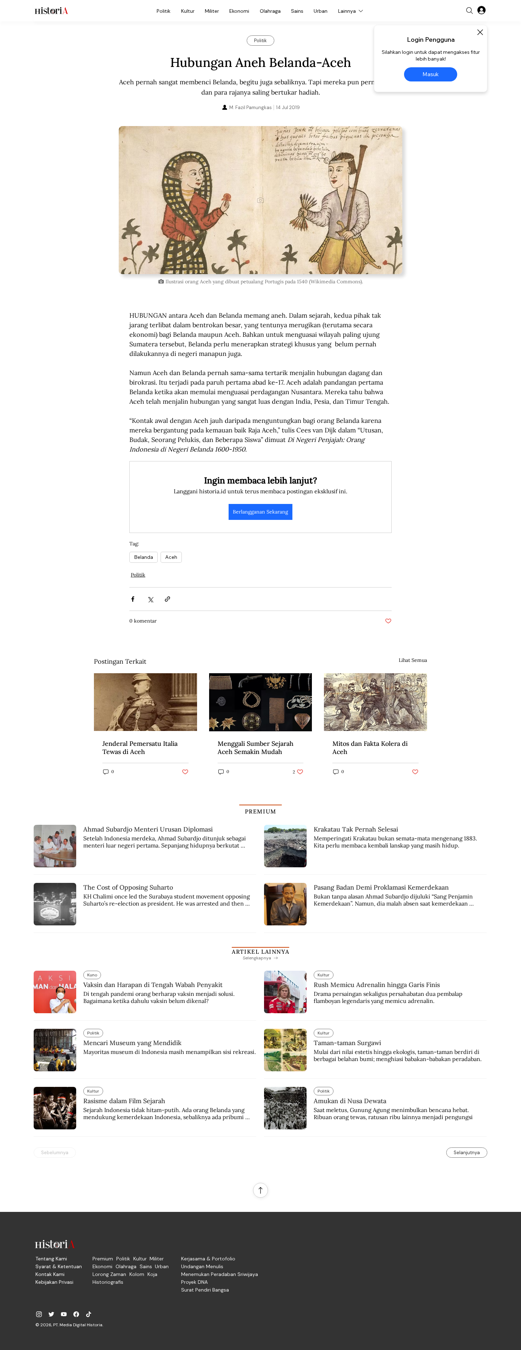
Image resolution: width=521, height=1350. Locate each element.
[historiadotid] (39, 1314)
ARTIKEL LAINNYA (260, 951)
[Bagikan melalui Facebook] (132, 599)
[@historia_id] (51, 1314)
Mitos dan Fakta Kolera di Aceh (370, 747)
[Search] (469, 10)
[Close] (479, 32)
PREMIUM (260, 811)
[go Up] (260, 1190)
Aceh (171, 557)
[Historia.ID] (51, 10)
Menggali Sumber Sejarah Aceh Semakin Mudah (255, 747)
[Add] (260, 200)
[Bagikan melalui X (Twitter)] (150, 599)
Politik (138, 575)
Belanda (143, 557)
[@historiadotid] (63, 1314)
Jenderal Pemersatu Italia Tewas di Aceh (140, 747)
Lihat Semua (413, 660)
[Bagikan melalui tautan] (167, 599)
